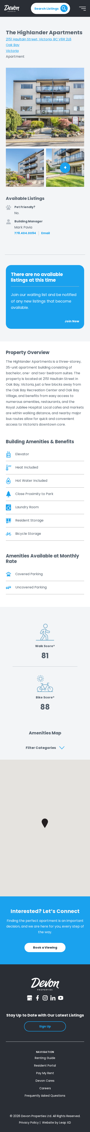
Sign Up (45, 1026)
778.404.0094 (25, 233)
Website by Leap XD (56, 1122)
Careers (45, 1088)
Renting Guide (45, 1058)
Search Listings (46, 8)
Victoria (12, 50)
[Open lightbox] (45, 107)
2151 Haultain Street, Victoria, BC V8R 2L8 (38, 39)
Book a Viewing (45, 947)
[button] (45, 823)
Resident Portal (45, 1065)
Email (45, 233)
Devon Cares (45, 1081)
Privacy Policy (29, 1122)
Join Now (72, 321)
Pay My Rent (45, 1073)
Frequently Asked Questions (45, 1096)
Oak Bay (12, 44)
